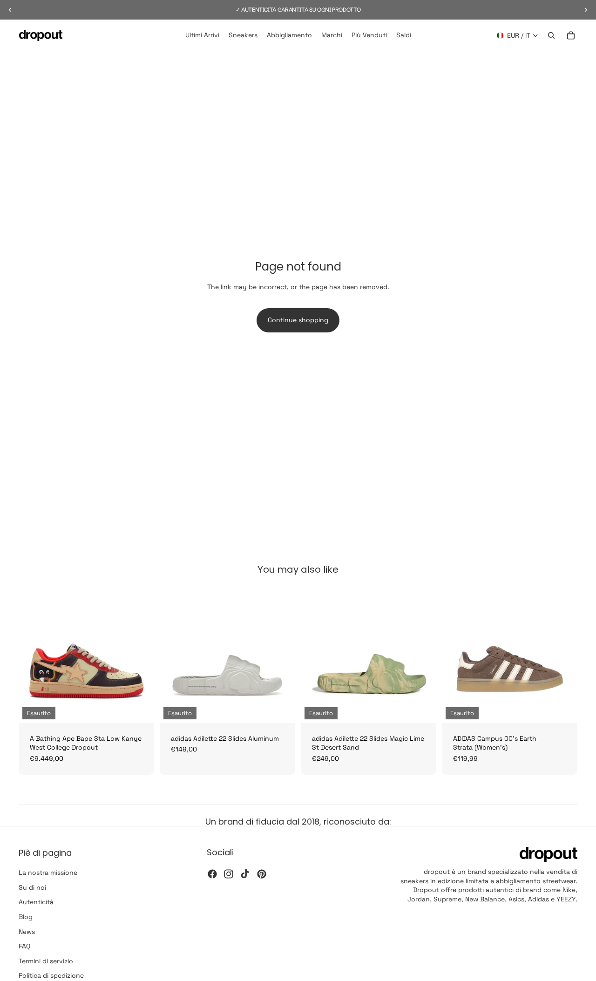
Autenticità (36, 902)
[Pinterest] (261, 874)
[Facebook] (212, 874)
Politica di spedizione (51, 976)
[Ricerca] (551, 35)
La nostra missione (48, 873)
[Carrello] (571, 35)
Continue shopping (298, 320)
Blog (26, 917)
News (27, 931)
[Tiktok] (245, 874)
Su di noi (32, 887)
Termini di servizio (46, 961)
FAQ (24, 946)
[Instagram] (228, 874)
